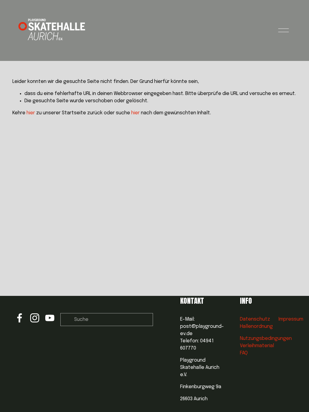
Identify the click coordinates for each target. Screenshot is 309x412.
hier (31, 113)
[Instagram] (35, 318)
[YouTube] (50, 318)
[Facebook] (19, 318)
